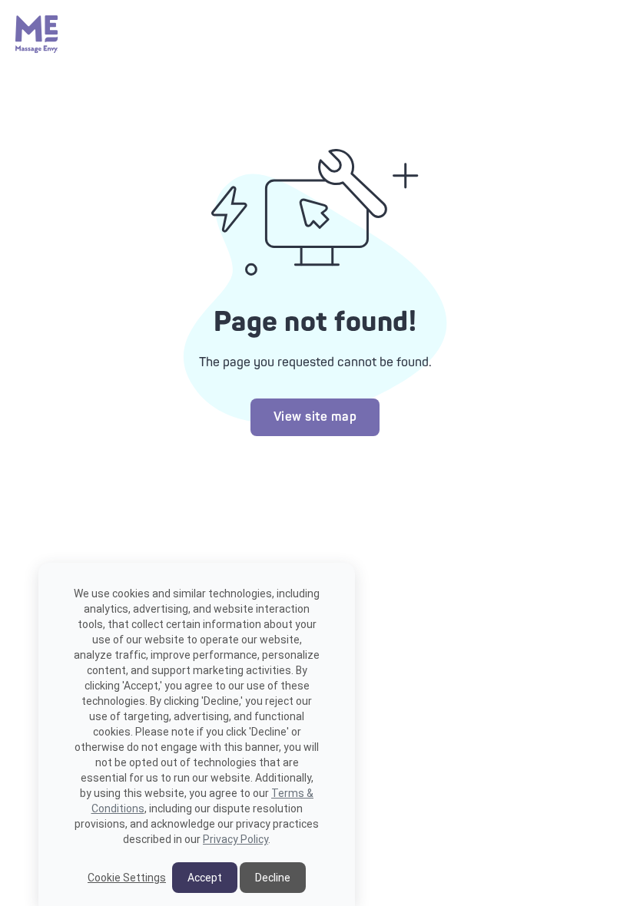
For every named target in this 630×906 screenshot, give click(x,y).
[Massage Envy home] (36, 49)
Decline (272, 877)
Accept (204, 877)
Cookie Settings (127, 877)
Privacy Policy (235, 839)
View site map (315, 417)
